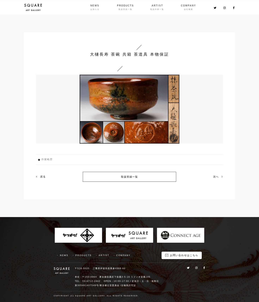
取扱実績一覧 (129, 176)
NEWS (94, 5)
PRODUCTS (125, 5)
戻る (42, 176)
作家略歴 (47, 159)
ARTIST (157, 5)
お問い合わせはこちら (184, 255)
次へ (216, 176)
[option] (129, 109)
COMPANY (188, 5)
